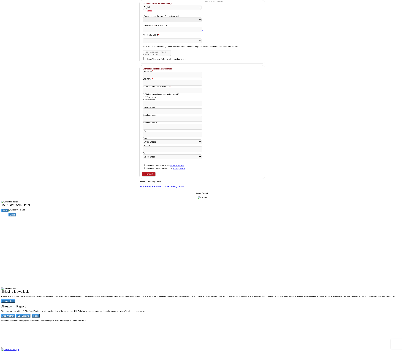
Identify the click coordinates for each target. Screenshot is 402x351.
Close (12, 215)
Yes (148, 97)
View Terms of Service (150, 186)
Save (5, 210)
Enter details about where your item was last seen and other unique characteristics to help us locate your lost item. (191, 47)
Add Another (8, 316)
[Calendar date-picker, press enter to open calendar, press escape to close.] (202, 29)
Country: (147, 138)
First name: (148, 71)
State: (145, 153)
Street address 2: (150, 123)
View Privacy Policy (174, 186)
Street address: (149, 115)
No (155, 97)
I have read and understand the (165, 168)
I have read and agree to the (165, 165)
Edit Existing (23, 316)
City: (145, 131)
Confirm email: (149, 107)
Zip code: (147, 145)
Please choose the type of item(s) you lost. (161, 16)
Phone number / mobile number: (157, 87)
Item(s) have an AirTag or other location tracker (167, 59)
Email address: (149, 99)
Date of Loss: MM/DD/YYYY (155, 26)
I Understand (8, 301)
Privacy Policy (179, 168)
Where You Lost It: (151, 35)
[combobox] (201, 20)
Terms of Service (177, 165)
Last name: (148, 79)
